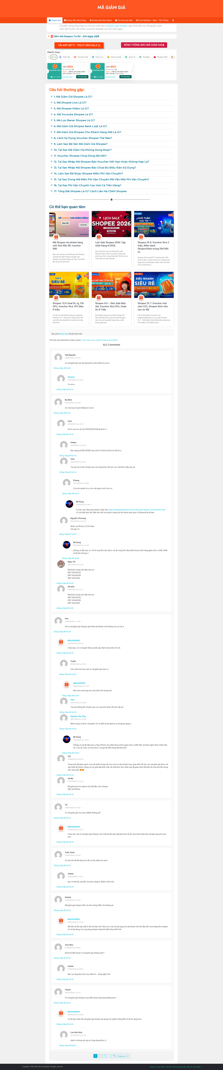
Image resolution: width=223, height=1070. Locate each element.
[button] (79, 45)
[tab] (111, 36)
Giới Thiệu (160, 1067)
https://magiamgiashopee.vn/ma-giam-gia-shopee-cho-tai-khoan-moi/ (137, 510)
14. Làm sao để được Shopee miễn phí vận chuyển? (88, 173)
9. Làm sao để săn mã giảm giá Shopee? (81, 144)
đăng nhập (63, 334)
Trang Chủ (56, 20)
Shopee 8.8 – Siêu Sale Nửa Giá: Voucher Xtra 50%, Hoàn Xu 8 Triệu (110, 306)
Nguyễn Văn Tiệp (78, 716)
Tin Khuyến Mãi (125, 20)
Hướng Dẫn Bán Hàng (101, 20)
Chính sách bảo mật (178, 1067)
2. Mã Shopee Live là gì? (70, 102)
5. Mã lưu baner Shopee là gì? (74, 120)
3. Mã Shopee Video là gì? (71, 108)
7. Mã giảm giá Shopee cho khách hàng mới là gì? (87, 132)
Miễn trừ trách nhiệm (194, 1067)
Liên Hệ (168, 1067)
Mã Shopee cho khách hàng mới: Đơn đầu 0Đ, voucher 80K (68, 245)
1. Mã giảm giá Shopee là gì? (73, 96)
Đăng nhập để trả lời (62, 368)
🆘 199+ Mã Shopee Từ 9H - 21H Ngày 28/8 (75, 36)
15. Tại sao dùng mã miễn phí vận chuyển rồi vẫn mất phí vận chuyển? (101, 179)
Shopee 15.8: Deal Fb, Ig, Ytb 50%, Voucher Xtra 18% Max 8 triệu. (68, 306)
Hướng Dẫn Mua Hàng (76, 20)
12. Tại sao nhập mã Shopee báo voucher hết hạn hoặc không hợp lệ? (101, 161)
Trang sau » (122, 1056)
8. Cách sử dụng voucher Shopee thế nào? (83, 138)
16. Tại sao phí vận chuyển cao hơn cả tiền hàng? (87, 185)
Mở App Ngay (82, 77)
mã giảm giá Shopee (116, 26)
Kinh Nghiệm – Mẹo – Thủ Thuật (153, 20)
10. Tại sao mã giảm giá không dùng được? (83, 149)
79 (113, 1056)
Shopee (71, 377)
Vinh (73, 700)
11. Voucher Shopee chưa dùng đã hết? (80, 155)
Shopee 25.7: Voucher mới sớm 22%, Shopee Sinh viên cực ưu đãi (153, 306)
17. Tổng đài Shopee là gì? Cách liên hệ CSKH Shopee (90, 191)
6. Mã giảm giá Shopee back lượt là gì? (80, 126)
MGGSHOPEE (74, 641)
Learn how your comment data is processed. (100, 340)
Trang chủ (152, 1067)
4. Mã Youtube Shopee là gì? (73, 114)
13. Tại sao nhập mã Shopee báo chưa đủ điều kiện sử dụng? (95, 167)
